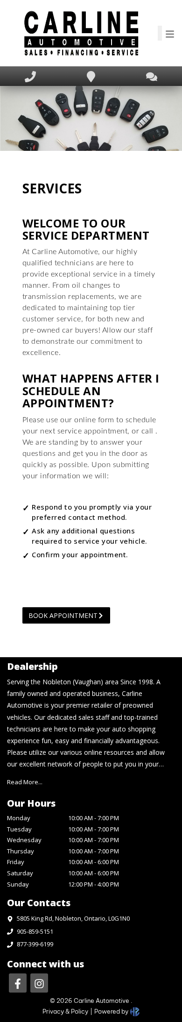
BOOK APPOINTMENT (63, 615)
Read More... (24, 782)
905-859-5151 (35, 931)
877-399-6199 (35, 944)
